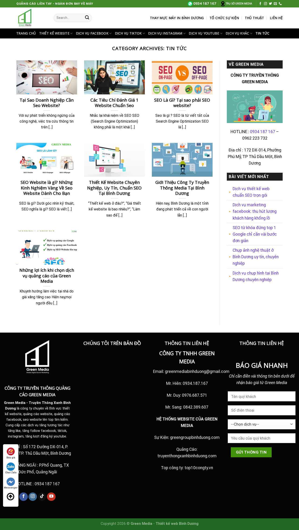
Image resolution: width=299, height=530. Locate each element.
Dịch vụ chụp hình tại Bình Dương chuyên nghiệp (256, 276)
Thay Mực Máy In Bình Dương (177, 18)
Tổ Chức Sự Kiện (224, 18)
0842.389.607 (195, 407)
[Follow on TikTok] (42, 496)
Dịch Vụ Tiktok (128, 33)
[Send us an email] (275, 4)
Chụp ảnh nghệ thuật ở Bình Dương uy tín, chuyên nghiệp (256, 257)
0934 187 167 (262, 131)
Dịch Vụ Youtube (204, 33)
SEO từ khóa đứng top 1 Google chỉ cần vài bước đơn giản (255, 234)
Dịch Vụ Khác (237, 33)
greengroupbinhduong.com (195, 437)
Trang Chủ (26, 33)
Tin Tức (262, 33)
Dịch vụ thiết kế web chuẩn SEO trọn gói (251, 192)
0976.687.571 (194, 395)
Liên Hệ (276, 18)
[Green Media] (31, 17)
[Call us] (280, 4)
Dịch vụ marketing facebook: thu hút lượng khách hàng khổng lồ (255, 211)
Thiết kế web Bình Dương (177, 523)
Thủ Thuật (254, 18)
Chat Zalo (11, 472)
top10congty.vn (199, 467)
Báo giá (11, 457)
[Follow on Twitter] (270, 4)
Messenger (11, 487)
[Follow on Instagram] (265, 4)
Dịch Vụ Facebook (92, 33)
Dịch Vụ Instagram (165, 33)
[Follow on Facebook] (260, 4)
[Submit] (87, 18)
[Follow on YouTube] (51, 496)
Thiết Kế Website (54, 33)
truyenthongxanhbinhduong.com (187, 456)
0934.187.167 (195, 383)
